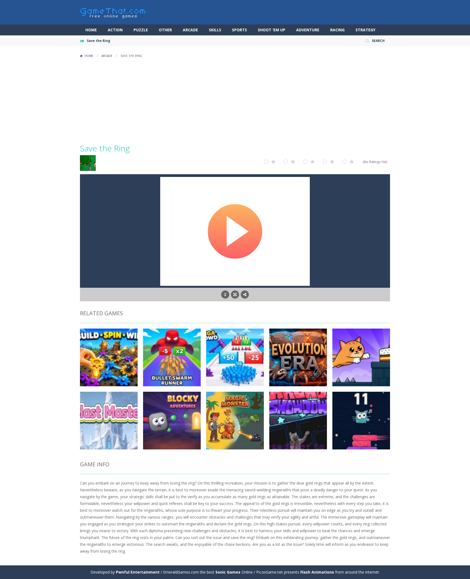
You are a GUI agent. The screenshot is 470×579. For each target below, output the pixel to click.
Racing (337, 29)
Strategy (365, 29)
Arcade (190, 29)
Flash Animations (317, 572)
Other (165, 29)
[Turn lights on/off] (225, 294)
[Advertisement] (235, 101)
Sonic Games (227, 572)
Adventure (307, 29)
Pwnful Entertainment (138, 572)
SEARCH (378, 40)
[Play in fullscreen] (235, 294)
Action (115, 29)
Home (91, 29)
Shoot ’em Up (271, 29)
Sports (239, 29)
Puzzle (141, 29)
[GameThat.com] (113, 11)
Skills (215, 29)
